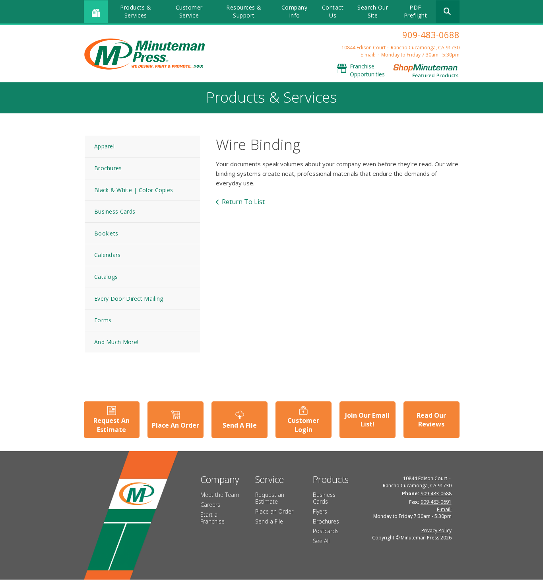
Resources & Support (244, 11)
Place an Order (274, 511)
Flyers (320, 511)
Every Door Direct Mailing (128, 298)
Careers (210, 504)
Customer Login (303, 425)
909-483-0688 (431, 35)
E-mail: (368, 54)
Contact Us (333, 11)
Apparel (104, 146)
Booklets (106, 233)
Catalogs (106, 276)
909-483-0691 (436, 501)
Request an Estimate (269, 498)
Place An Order (175, 425)
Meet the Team (219, 494)
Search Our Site (372, 11)
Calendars (107, 255)
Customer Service (189, 11)
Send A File (240, 425)
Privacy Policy (436, 530)
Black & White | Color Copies (133, 190)
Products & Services (135, 11)
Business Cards (114, 211)
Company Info (294, 11)
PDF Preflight (415, 11)
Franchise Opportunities (367, 70)
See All (321, 541)
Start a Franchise (212, 518)
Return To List (243, 201)
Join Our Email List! (367, 419)
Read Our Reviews (431, 419)
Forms (103, 320)
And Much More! (116, 342)
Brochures (108, 168)
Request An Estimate (111, 425)
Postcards (326, 531)
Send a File (269, 521)
